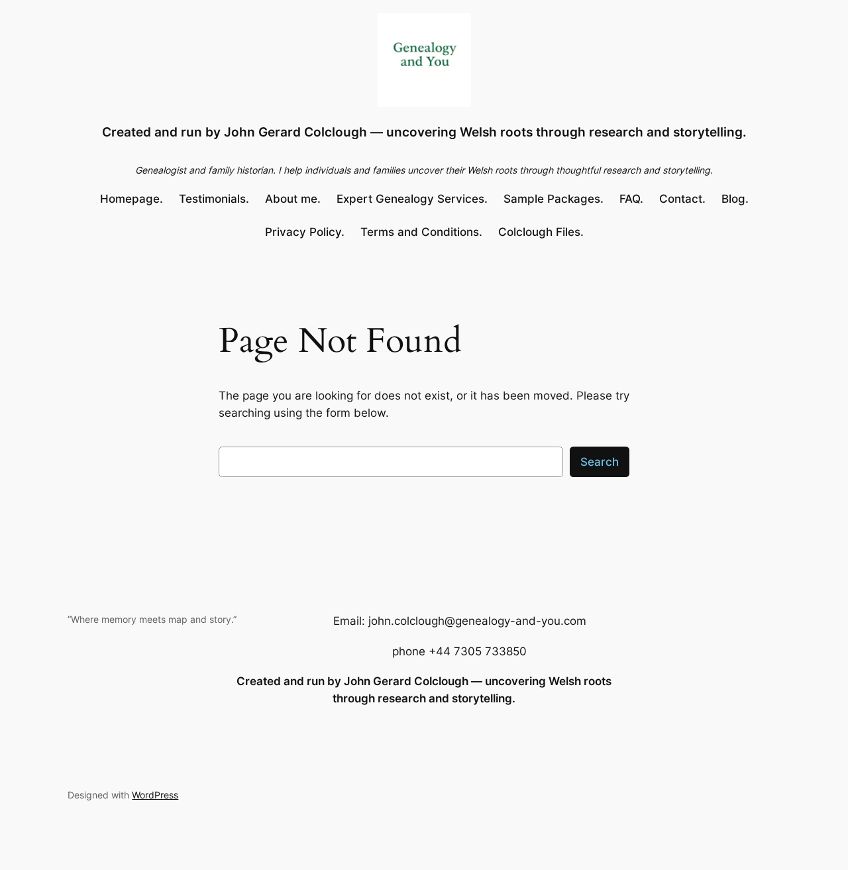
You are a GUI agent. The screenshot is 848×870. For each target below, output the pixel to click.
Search (599, 461)
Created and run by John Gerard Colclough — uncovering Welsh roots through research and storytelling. (424, 132)
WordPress (155, 794)
